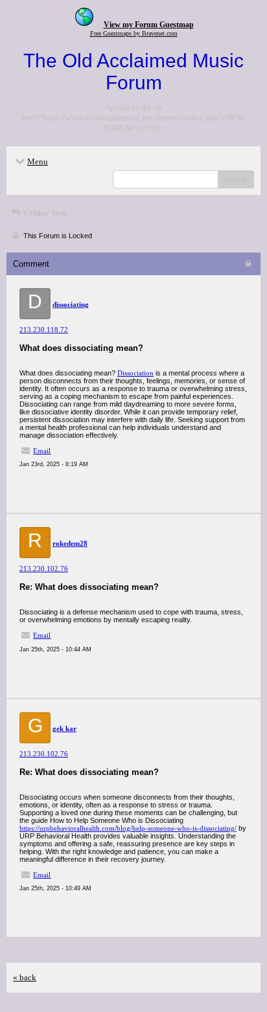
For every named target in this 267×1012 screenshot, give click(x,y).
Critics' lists (44, 213)
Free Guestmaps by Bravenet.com (134, 33)
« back (24, 977)
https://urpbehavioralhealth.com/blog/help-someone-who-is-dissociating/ (128, 828)
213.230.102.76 (43, 568)
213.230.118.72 (43, 329)
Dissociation (135, 373)
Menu (37, 161)
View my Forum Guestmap (149, 24)
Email (42, 451)
